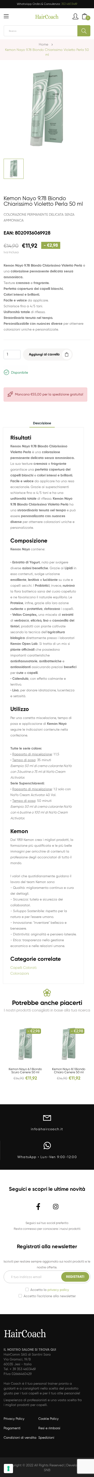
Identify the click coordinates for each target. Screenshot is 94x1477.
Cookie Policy (48, 1419)
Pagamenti (12, 1428)
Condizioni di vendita (20, 1437)
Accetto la (49, 1290)
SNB (47, 1470)
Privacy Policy (14, 1419)
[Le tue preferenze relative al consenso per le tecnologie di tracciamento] (8, 1468)
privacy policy (58, 1290)
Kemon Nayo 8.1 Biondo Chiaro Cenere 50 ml (68, 1071)
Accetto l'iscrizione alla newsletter (50, 1296)
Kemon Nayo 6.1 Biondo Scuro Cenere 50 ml (25, 1071)
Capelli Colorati (23, 968)
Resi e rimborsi (49, 1428)
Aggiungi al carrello (44, 354)
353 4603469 (69, 4)
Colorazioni (19, 973)
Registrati (75, 1277)
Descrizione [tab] (42, 423)
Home (43, 44)
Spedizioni (46, 1437)
